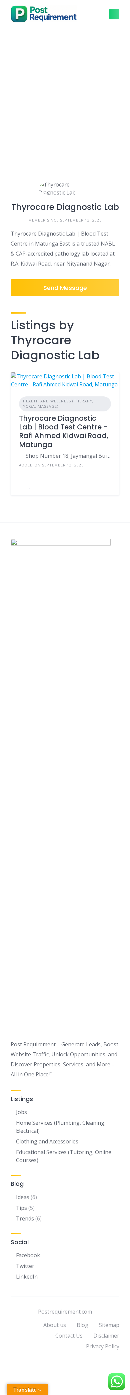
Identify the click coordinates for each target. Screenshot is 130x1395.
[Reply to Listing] (21, 485)
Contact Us (69, 1335)
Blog (82, 1325)
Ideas (22, 1197)
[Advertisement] (65, 96)
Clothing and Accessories (47, 1141)
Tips (21, 1207)
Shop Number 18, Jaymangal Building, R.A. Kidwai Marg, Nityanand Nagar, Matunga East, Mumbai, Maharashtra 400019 (68, 455)
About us (54, 1325)
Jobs (21, 1112)
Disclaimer (106, 1335)
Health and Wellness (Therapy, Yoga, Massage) (58, 403)
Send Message (65, 288)
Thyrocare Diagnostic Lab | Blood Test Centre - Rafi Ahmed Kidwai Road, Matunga (63, 431)
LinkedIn (27, 1276)
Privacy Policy (102, 1346)
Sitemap (109, 1325)
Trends (25, 1218)
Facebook (28, 1255)
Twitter (25, 1266)
